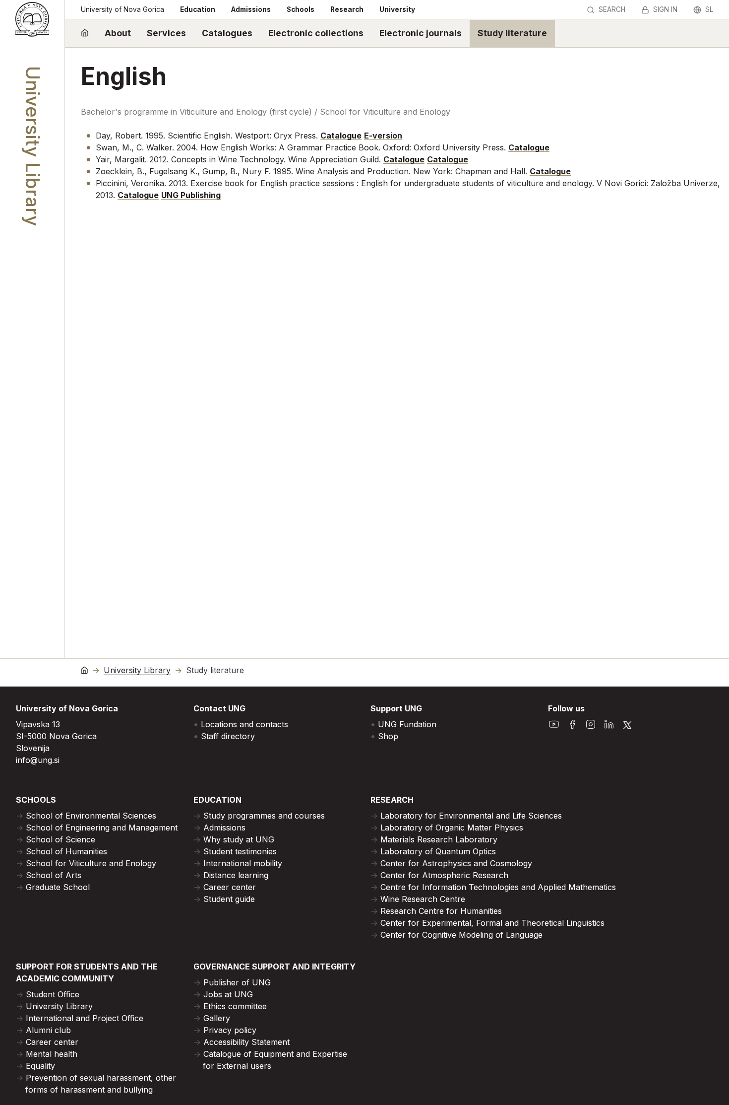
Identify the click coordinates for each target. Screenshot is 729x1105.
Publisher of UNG (237, 982)
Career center (229, 887)
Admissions (251, 9)
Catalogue (341, 135)
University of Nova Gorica (122, 9)
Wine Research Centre (422, 899)
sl (709, 9)
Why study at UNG (238, 839)
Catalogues (227, 33)
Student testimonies (240, 851)
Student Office (52, 994)
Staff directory (228, 736)
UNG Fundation (407, 724)
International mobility (242, 863)
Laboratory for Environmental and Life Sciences (471, 816)
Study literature (512, 33)
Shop (388, 736)
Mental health (51, 1054)
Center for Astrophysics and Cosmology (456, 863)
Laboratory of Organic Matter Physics (451, 827)
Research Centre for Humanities (441, 911)
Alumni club (48, 1030)
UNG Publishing (191, 195)
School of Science (60, 839)
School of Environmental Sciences (91, 816)
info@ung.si (38, 760)
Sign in (665, 9)
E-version (383, 135)
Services (166, 33)
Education (197, 9)
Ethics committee (235, 1006)
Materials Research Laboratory (438, 839)
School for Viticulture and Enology (91, 863)
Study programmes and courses (264, 816)
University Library (137, 670)
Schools (300, 9)
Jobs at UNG (228, 994)
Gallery (216, 1018)
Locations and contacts (244, 724)
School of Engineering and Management (102, 827)
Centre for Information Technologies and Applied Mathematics (498, 887)
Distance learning (235, 875)
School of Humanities (66, 851)
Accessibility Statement (246, 1042)
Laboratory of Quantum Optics (438, 851)
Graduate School (58, 887)
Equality (40, 1066)
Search (612, 9)
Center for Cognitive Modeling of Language (461, 935)
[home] (85, 33)
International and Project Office (84, 1018)
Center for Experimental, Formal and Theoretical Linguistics (492, 923)
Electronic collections (316, 33)
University (397, 9)
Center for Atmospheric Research (444, 875)
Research (347, 9)
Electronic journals (420, 33)
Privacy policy (229, 1030)
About (118, 33)
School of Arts (53, 875)
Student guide (229, 899)
